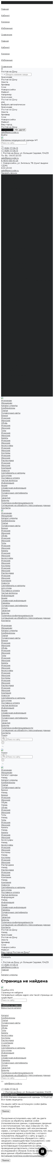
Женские (5, 195)
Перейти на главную (11, 1005)
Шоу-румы (6, 250)
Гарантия (5, 273)
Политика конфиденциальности (17, 278)
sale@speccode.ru (10, 132)
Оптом (4, 270)
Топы (3, 205)
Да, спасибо (7, 130)
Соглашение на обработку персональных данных (25, 280)
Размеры (5, 265)
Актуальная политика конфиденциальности (22, 1156)
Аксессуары (7, 220)
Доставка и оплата (10, 365)
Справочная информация (13, 263)
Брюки (4, 190)
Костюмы (5, 228)
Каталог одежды (9, 293)
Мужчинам (6, 288)
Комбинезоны (8, 183)
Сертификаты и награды (13, 248)
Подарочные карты (10, 188)
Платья (4, 185)
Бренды (5, 275)
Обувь (4, 198)
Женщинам (6, 290)
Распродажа (7, 235)
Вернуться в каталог (11, 1008)
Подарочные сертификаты (14, 268)
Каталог (5, 1015)
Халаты (4, 213)
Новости (5, 245)
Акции (4, 260)
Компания (6, 355)
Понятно (5, 1111)
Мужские (5, 193)
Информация (7, 370)
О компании (7, 1043)
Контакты (6, 395)
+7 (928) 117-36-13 (9, 965)
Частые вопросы (9, 368)
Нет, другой (20, 130)
